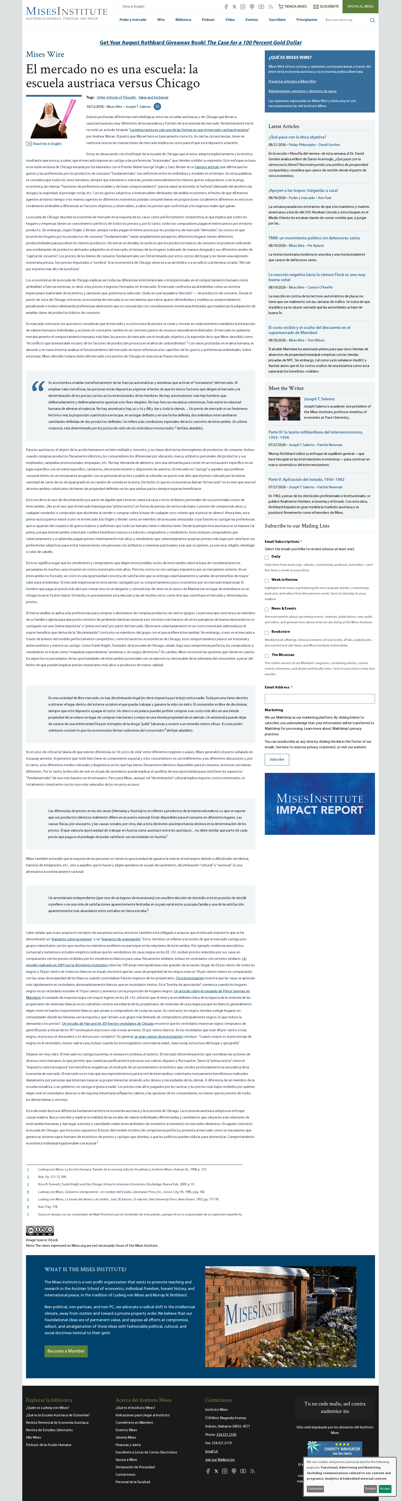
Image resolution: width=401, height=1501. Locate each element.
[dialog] (350, 1476)
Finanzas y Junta (128, 1445)
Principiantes (307, 20)
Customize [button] (315, 1489)
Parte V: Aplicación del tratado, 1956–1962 (306, 480)
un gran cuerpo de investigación (158, 1037)
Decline (370, 1489)
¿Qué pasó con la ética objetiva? (297, 137)
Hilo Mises (33, 1438)
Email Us (211, 1451)
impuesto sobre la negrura (71, 939)
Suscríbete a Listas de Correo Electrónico (146, 1452)
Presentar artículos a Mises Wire (292, 82)
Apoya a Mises (126, 1460)
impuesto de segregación (121, 939)
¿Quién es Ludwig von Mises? (47, 1408)
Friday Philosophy (302, 145)
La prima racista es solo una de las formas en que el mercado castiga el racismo (189, 130)
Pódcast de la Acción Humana (48, 1445)
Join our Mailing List (220, 1460)
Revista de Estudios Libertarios (49, 1430)
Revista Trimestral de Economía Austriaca (57, 1423)
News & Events (284, 609)
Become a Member (66, 1351)
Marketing (274, 710)
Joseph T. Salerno (138, 107)
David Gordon (329, 145)
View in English (133, 7)
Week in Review (285, 580)
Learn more (312, 729)
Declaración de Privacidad (135, 1467)
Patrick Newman (330, 445)
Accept (385, 1489)
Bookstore (281, 632)
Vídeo (230, 20)
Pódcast (208, 20)
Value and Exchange (153, 98)
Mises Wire (45, 55)
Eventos (252, 20)
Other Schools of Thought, (117, 98)
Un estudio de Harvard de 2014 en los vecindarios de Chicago (108, 1024)
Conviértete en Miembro (134, 1423)
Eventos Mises (126, 1430)
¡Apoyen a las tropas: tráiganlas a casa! (303, 191)
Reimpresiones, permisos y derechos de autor (302, 91)
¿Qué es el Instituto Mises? (135, 1408)
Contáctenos (126, 1475)
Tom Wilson (316, 340)
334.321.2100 (226, 1435)
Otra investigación (190, 978)
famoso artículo (207, 167)
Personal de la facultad (133, 1482)
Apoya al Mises (360, 7)
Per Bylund (315, 246)
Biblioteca (183, 20)
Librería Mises (126, 1438)
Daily (276, 557)
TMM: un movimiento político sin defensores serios (314, 238)
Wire (161, 20)
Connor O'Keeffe (320, 287)
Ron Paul (324, 198)
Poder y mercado (133, 20)
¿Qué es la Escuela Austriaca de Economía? (58, 1415)
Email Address (279, 687)
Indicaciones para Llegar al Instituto (143, 1415)
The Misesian (283, 655)
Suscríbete (277, 20)
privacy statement (321, 747)
